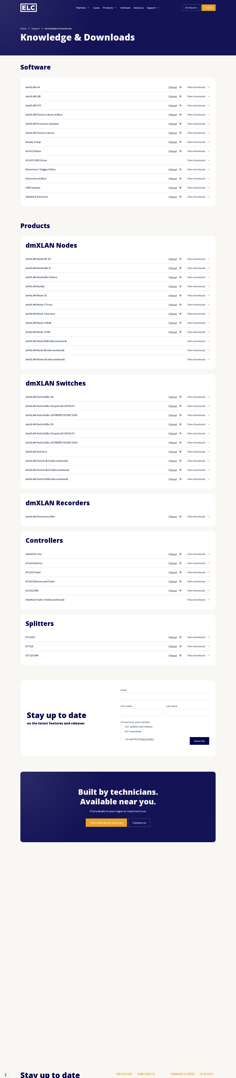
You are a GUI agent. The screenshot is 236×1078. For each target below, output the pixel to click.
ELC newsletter (133, 731)
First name (126, 705)
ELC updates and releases (139, 726)
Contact (208, 7)
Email (124, 689)
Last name (171, 705)
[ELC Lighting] (28, 8)
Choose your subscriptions (135, 721)
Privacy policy (146, 738)
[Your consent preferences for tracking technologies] (6, 1075)
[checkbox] (122, 726)
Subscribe (199, 740)
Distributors (191, 7)
